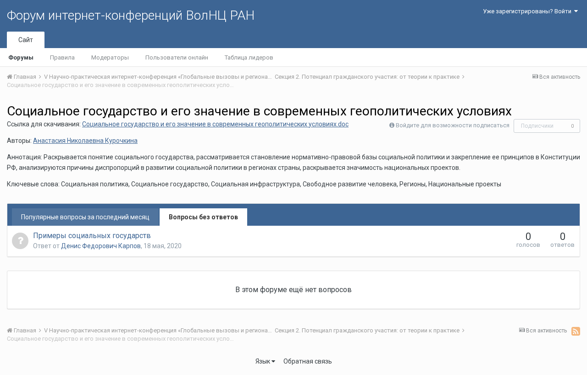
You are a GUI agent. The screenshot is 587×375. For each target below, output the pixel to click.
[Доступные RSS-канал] (575, 331)
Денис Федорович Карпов (101, 246)
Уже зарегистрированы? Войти (528, 11)
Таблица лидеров (249, 57)
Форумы (20, 57)
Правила (62, 57)
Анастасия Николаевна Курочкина (85, 140)
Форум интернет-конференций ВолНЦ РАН (131, 15)
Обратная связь (307, 361)
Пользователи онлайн (176, 57)
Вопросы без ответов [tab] (203, 217)
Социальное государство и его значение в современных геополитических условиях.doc (215, 124)
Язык (263, 361)
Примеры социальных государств (92, 235)
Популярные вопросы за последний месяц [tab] (85, 217)
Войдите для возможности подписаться (452, 125)
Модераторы (110, 57)
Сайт (25, 39)
